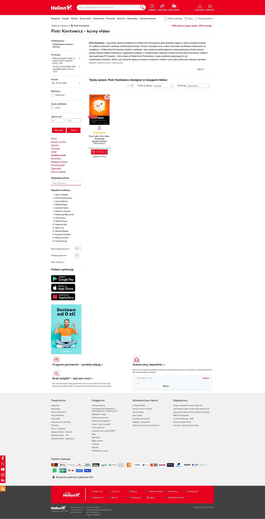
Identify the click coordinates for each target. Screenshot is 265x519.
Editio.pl (133, 491)
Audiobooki (98, 18)
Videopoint (59, 95)
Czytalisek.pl (135, 498)
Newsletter (96, 437)
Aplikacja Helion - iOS (60, 435)
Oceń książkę (138, 412)
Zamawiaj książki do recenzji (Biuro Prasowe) (191, 412)
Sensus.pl (116, 491)
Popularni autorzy (60, 190)
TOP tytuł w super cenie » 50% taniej (191, 25)
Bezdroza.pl (173, 491)
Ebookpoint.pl (192, 491)
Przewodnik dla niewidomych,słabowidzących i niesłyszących (104, 410)
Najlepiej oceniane (59, 162)
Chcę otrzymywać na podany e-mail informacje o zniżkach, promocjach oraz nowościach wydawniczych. (165, 385)
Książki (65, 18)
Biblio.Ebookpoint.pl (176, 498)
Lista (128, 85)
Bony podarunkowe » (60, 249)
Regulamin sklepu (99, 414)
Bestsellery (132, 18)
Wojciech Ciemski (63, 211)
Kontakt (95, 447)
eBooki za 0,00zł (58, 142)
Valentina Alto (61, 224)
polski (57, 108)
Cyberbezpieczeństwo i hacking (63, 45)
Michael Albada (61, 231)
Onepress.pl (97, 491)
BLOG (54, 138)
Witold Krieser (61, 221)
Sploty (151, 498)
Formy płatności (98, 428)
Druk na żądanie (58, 172)
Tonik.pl (211, 507)
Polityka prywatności (100, 418)
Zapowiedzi (56, 168)
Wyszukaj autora (60, 178)
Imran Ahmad (61, 241)
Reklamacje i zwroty (100, 451)
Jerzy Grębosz (61, 201)
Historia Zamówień (58, 412)
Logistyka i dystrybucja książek (185, 425)
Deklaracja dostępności (101, 421)
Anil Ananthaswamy (63, 198)
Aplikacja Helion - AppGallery (62, 439)
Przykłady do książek (141, 419)
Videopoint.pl (98, 498)
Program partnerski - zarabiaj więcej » (77, 364)
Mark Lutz (59, 228)
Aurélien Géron (61, 208)
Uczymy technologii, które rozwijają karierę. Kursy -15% (66, 69)
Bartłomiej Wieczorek (64, 214)
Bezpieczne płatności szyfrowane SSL (74, 477)
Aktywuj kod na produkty (61, 422)
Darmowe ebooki (148, 18)
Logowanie (55, 405)
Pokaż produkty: (145, 85)
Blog (93, 434)
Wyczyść (59, 130)
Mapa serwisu (97, 441)
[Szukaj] (142, 7)
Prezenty (54, 425)
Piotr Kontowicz (99, 143)
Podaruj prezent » (59, 255)
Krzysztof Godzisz (63, 234)
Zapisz (206, 378)
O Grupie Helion (138, 405)
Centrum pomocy (98, 405)
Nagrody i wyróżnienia (141, 422)
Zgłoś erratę (137, 415)
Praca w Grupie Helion (182, 422)
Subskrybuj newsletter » (148, 364)
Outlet (53, 152)
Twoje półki (55, 419)
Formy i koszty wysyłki (101, 424)
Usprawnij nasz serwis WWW (103, 431)
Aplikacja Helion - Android (61, 432)
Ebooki (74, 18)
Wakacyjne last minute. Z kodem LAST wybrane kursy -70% (66, 60)
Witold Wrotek (61, 204)
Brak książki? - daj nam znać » (72, 378)
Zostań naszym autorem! (142, 409)
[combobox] (163, 86)
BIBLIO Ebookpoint (181, 415)
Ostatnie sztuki (58, 155)
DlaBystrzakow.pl (156, 491)
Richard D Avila (61, 238)
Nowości (121, 18)
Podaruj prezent (206, 18)
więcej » (166, 386)
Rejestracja (55, 409)
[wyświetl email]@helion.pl (102, 510)
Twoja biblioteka (57, 415)
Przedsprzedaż (58, 165)
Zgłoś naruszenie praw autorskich (145, 425)
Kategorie (55, 18)
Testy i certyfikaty (58, 429)
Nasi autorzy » (57, 262)
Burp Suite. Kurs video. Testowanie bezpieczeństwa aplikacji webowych (99, 140)
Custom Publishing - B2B (183, 419)
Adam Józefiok (61, 195)
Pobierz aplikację (175, 18)
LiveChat (95, 444)
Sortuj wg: (181, 85)
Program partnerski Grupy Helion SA (187, 405)
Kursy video (85, 18)
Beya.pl (115, 498)
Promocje (110, 18)
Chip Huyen (60, 218)
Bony (190, 18)
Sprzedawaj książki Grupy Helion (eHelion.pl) (191, 409)
